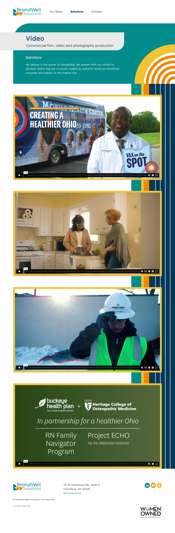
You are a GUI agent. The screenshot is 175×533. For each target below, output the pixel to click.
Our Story (56, 11)
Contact (96, 11)
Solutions (77, 11)
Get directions (72, 493)
